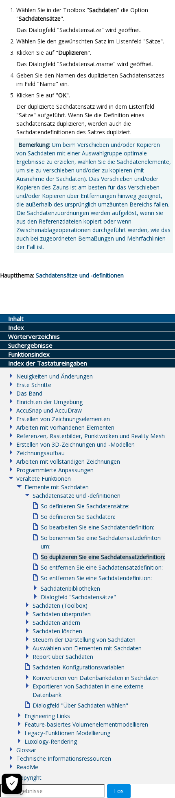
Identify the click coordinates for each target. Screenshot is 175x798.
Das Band (29, 393)
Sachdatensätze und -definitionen (80, 275)
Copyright (29, 777)
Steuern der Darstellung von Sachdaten (84, 639)
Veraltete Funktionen (43, 478)
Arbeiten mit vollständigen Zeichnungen (68, 461)
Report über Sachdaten (63, 656)
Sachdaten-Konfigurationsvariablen (79, 667)
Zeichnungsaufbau (40, 453)
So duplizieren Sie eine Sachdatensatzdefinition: (103, 557)
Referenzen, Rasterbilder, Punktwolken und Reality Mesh (90, 436)
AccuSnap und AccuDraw (49, 410)
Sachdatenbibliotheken (70, 588)
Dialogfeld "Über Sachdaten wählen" (80, 705)
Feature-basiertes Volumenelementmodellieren (86, 724)
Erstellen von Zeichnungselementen (63, 419)
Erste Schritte (33, 385)
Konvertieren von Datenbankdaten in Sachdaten (96, 678)
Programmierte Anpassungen (55, 470)
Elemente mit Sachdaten (56, 487)
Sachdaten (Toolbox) (60, 605)
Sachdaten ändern (56, 622)
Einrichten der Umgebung (49, 402)
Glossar (26, 750)
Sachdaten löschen (57, 631)
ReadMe (27, 767)
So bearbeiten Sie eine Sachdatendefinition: (97, 527)
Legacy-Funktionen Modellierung (67, 733)
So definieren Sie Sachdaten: (78, 517)
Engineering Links (47, 716)
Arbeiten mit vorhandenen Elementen (65, 427)
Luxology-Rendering (50, 741)
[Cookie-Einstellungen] (12, 784)
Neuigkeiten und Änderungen (54, 376)
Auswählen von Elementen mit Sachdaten (87, 648)
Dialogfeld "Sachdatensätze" (78, 597)
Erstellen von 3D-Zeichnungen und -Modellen (75, 444)
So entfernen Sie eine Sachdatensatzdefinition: (102, 567)
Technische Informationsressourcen (63, 758)
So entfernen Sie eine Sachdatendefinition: (96, 578)
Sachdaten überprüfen (62, 614)
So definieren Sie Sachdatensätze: (85, 506)
